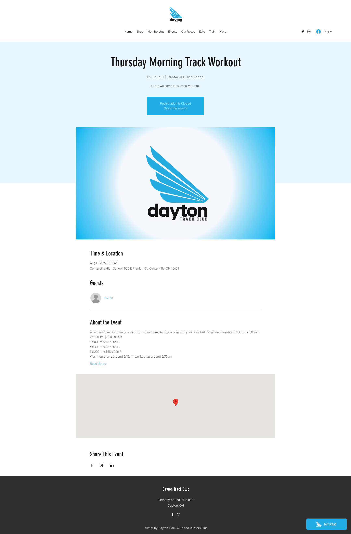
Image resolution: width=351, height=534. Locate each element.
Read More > (98, 363)
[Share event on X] (102, 465)
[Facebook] (303, 31)
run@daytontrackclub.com (175, 500)
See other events (175, 108)
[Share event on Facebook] (92, 465)
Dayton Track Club (175, 489)
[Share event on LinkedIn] (112, 465)
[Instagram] (309, 31)
